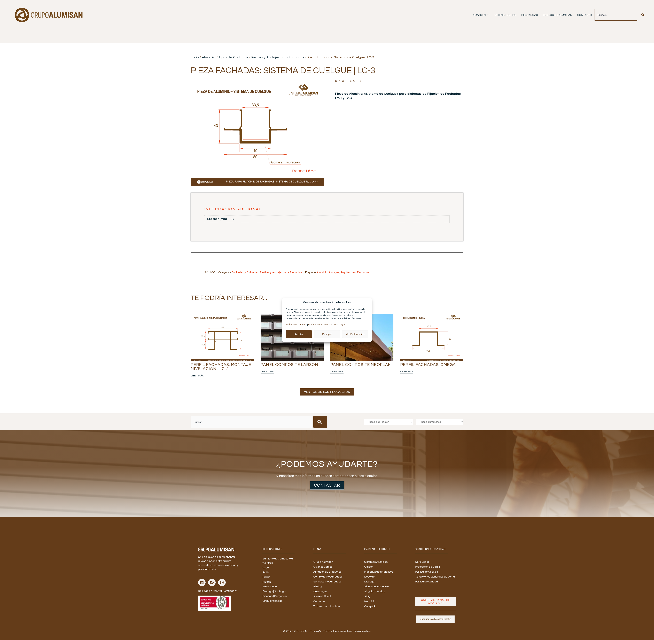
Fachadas (363, 272)
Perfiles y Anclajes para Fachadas (277, 57)
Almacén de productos (327, 571)
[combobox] (616, 15)
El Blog (317, 586)
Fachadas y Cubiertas (245, 272)
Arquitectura (348, 272)
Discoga (369, 581)
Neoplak (369, 601)
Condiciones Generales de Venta (435, 576)
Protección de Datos (427, 566)
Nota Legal (340, 324)
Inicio (195, 57)
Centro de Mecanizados (327, 576)
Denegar (327, 334)
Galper (368, 566)
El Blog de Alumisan (557, 15)
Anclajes (334, 272)
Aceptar (298, 334)
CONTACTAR (327, 485)
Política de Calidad (426, 581)
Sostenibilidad (322, 596)
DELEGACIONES (272, 549)
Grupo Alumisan (323, 561)
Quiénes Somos (505, 15)
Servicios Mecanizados (327, 581)
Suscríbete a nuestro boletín (435, 619)
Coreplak (370, 606)
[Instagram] (222, 582)
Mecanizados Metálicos (378, 571)
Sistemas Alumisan (376, 561)
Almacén (479, 15)
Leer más (197, 375)
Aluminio (322, 272)
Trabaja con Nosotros (326, 606)
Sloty (367, 596)
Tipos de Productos (233, 57)
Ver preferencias (355, 334)
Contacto (584, 15)
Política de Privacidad (320, 324)
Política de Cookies (296, 324)
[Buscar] (643, 15)
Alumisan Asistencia (376, 586)
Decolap (369, 576)
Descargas (529, 15)
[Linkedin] (202, 582)
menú (317, 549)
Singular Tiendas (374, 591)
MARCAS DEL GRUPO (377, 549)
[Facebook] (212, 582)
